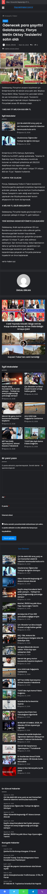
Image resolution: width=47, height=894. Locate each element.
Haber (15, 16)
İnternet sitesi (7, 515)
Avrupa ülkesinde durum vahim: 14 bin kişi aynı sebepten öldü (28, 649)
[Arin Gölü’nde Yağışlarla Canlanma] (34, 408)
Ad (3, 497)
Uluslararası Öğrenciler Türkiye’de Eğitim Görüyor (29, 569)
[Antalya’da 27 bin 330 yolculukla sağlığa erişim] (9, 617)
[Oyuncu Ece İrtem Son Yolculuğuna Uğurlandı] (9, 715)
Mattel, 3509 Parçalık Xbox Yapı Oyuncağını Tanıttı (29, 604)
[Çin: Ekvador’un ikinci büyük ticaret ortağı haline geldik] (34, 378)
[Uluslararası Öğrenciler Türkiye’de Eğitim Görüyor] (8, 140)
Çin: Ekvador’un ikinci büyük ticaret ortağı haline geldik (33, 388)
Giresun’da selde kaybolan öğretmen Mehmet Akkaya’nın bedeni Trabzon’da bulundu (31, 737)
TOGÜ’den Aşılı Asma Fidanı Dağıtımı (33, 442)
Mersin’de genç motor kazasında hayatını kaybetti (11, 418)
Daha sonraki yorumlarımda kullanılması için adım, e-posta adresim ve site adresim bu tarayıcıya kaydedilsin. (22, 527)
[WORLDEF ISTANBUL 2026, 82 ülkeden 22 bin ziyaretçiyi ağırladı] (9, 726)
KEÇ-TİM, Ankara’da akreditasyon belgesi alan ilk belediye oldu (30, 638)
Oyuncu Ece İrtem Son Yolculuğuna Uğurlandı (27, 713)
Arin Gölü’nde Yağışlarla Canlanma (33, 417)
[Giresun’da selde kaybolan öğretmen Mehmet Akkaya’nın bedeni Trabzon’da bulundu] (9, 737)
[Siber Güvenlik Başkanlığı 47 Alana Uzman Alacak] (9, 581)
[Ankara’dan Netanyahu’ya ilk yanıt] (9, 771)
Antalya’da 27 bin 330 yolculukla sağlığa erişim (28, 615)
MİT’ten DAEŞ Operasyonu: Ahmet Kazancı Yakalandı (11, 443)
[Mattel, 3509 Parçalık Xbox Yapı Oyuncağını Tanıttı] (9, 606)
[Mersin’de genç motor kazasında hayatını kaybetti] (12, 408)
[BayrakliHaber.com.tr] (23, 7)
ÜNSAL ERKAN (11, 45)
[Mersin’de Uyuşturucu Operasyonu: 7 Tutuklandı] (9, 749)
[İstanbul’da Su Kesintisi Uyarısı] (9, 704)
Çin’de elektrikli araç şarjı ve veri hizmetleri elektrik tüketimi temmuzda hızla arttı (30, 126)
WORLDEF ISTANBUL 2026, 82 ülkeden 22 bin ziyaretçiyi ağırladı (30, 725)
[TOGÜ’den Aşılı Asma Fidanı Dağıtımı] (34, 433)
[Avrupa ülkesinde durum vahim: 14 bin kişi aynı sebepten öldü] (9, 650)
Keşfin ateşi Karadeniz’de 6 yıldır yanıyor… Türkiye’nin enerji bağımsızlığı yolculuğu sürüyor (11, 391)
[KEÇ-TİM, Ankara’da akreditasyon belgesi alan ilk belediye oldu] (9, 638)
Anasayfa (7, 16)
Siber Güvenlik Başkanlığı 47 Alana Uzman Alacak (24, 2)
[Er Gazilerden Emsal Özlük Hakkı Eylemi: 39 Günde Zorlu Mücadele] (9, 759)
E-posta (5, 506)
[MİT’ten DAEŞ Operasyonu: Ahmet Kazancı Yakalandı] (12, 433)
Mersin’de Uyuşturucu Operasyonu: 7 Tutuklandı (29, 747)
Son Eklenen (23, 549)
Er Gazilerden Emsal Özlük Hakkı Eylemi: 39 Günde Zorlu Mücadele (30, 759)
